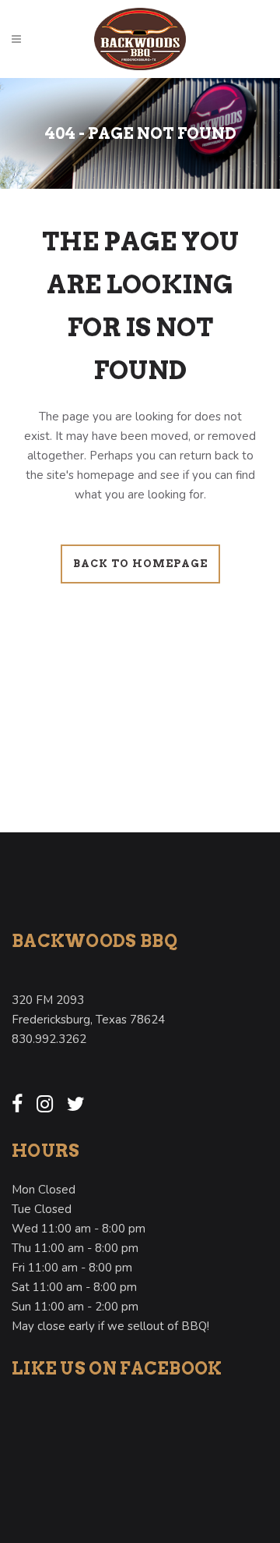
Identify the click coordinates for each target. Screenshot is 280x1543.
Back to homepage (140, 563)
